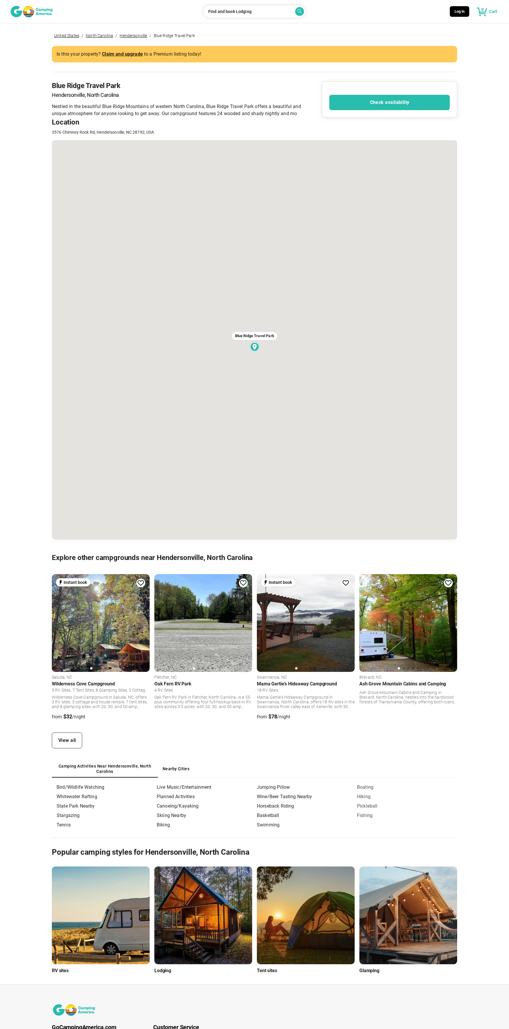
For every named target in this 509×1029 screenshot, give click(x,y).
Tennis (64, 825)
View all (67, 740)
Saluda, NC (62, 677)
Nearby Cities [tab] (176, 768)
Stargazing (68, 815)
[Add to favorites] (140, 583)
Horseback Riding (275, 806)
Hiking (364, 796)
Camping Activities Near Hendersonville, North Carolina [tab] (105, 769)
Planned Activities (176, 796)
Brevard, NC (370, 677)
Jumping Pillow (273, 787)
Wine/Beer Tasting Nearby (284, 796)
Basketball (268, 815)
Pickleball (367, 806)
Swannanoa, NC (272, 677)
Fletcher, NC (165, 677)
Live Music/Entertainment (184, 787)
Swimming (268, 825)
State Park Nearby (76, 806)
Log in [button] (460, 11)
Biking (163, 825)
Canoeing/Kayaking (178, 806)
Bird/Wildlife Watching (80, 787)
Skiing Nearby (171, 815)
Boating (365, 787)
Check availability (389, 102)
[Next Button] (143, 622)
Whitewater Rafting (77, 796)
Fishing (365, 815)
